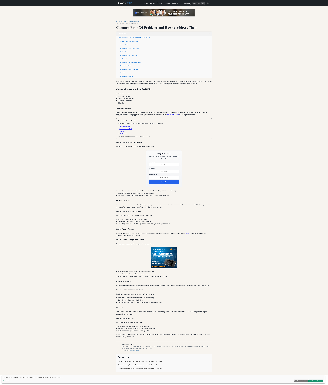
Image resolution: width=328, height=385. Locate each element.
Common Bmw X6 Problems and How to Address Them (134, 38)
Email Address (153, 174)
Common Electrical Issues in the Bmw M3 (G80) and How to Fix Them (140, 361)
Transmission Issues (125, 45)
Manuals (152, 3)
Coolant (122, 131)
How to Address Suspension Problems (130, 69)
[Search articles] (208, 3)
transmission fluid (173, 115)
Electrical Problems (125, 52)
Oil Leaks (122, 73)
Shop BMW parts (125, 127)
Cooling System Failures (126, 59)
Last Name (152, 168)
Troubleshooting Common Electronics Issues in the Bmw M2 (137, 365)
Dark (198, 3)
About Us (175, 3)
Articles (159, 3)
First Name (152, 162)
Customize (6, 381)
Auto (203, 3)
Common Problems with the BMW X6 (129, 41)
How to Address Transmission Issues (129, 48)
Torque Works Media (133, 350)
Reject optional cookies (300, 381)
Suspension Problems (125, 66)
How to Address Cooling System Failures (130, 62)
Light (194, 3)
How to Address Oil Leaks (126, 76)
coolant (188, 233)
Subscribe (187, 3)
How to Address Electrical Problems (129, 55)
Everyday (125, 3)
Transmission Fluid (125, 129)
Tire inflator (123, 133)
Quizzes (167, 3)
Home (146, 3)
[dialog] (163, 379)
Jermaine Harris (128, 344)
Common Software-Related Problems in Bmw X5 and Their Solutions (140, 369)
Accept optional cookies (315, 381)
